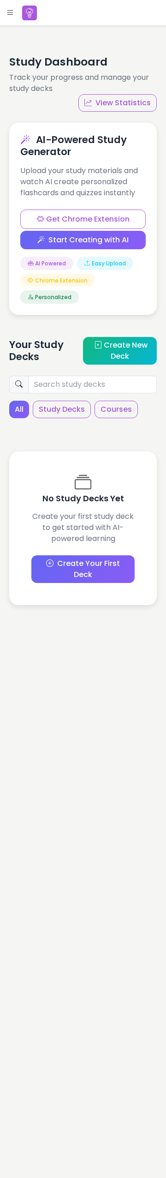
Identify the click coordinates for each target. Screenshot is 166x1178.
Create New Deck (126, 350)
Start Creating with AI (88, 239)
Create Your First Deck (88, 569)
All (19, 409)
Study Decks (62, 409)
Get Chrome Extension (87, 219)
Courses (116, 409)
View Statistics (123, 102)
